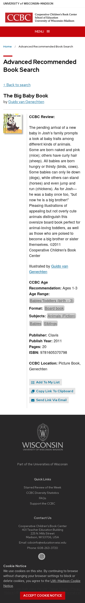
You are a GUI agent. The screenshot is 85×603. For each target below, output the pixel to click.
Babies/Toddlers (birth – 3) (51, 300)
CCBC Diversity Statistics (42, 493)
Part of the (42, 464)
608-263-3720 (47, 548)
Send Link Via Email (51, 400)
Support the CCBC (42, 503)
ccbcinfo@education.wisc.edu (46, 542)
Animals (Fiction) (61, 315)
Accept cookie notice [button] (42, 596)
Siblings (50, 323)
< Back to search (17, 84)
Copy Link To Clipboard (54, 391)
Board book (54, 308)
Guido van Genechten (26, 101)
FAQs (42, 498)
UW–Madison (28, 3)
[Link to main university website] (42, 451)
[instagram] (41, 556)
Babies (35, 323)
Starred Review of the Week (42, 487)
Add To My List (47, 382)
